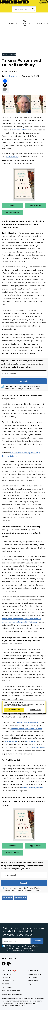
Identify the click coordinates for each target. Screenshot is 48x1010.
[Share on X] (5, 85)
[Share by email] (5, 89)
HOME (5, 54)
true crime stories (20, 130)
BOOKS (13, 54)
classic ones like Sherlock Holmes (26, 729)
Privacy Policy (33, 981)
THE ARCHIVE (6, 977)
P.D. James (31, 741)
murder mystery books (32, 787)
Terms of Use (33, 977)
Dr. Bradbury (12, 157)
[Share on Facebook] (5, 81)
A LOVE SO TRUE (7, 974)
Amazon (12, 205)
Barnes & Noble (12, 212)
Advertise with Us (34, 974)
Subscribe (44, 2)
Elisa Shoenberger (12, 76)
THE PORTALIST (7, 987)
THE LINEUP (5, 984)
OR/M (30, 984)
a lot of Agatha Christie (27, 722)
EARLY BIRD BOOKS (8, 981)
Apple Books (35, 205)
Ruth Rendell (11, 741)
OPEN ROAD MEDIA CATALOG (11, 990)
